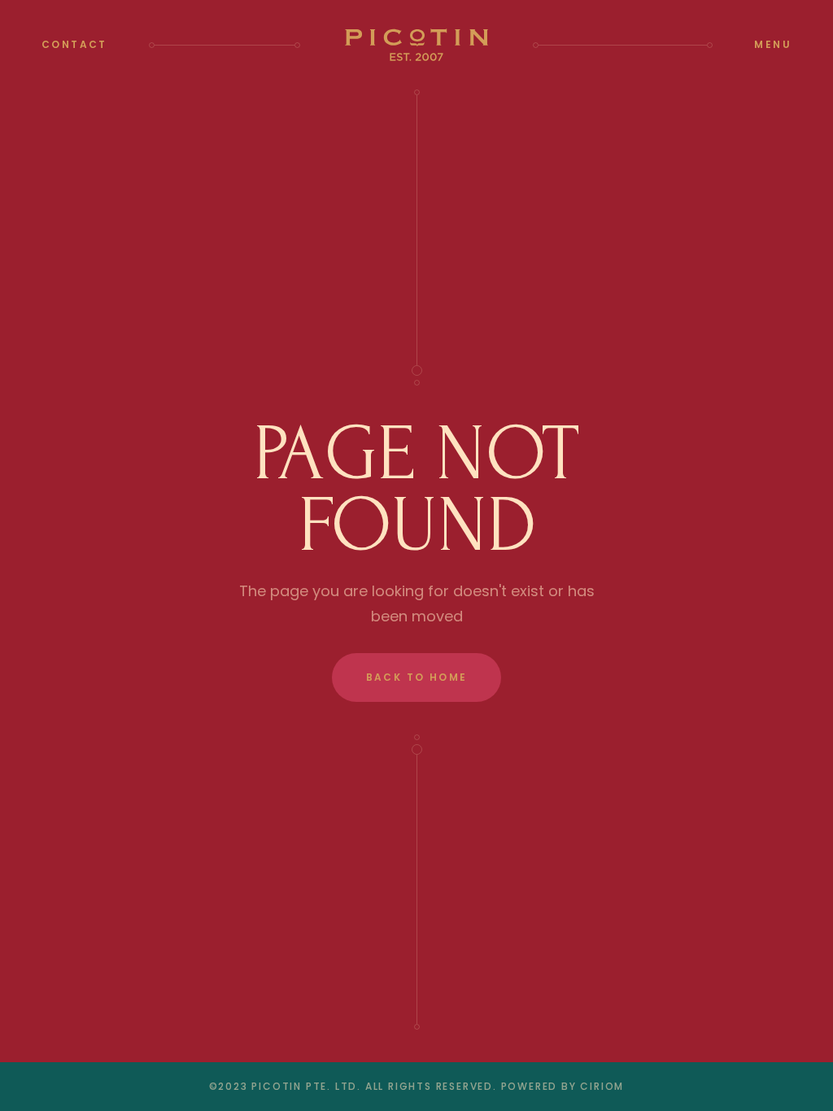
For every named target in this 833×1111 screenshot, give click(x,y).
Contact (74, 44)
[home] (417, 44)
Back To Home (417, 677)
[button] (772, 44)
